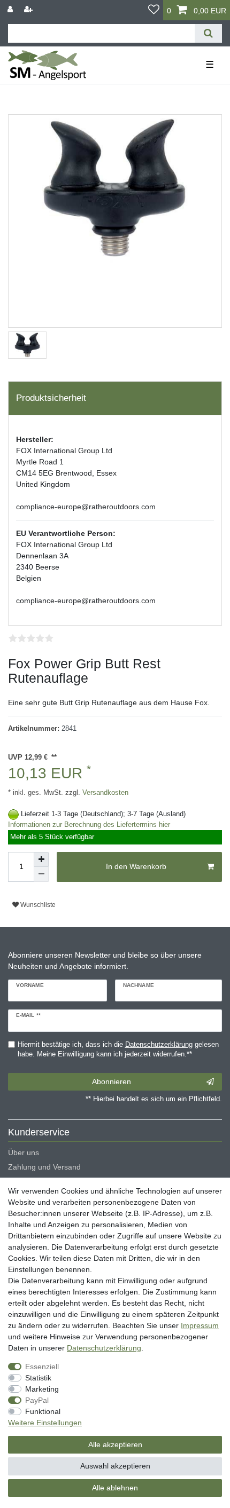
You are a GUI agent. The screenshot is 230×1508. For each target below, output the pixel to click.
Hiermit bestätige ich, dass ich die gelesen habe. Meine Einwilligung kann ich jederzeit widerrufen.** (118, 1050)
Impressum (200, 1325)
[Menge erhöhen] (41, 859)
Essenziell (42, 1366)
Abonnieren (111, 1081)
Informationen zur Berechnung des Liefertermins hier (89, 824)
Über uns (23, 1152)
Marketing (42, 1389)
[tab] (115, 398)
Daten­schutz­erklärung (104, 1348)
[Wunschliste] (153, 10)
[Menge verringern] (41, 874)
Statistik (38, 1377)
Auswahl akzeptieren (115, 1466)
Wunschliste (37, 905)
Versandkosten (104, 792)
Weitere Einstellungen (45, 1422)
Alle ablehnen (115, 1487)
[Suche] (208, 33)
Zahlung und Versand (44, 1167)
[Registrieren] (29, 9)
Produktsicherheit (51, 398)
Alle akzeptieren (115, 1444)
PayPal (37, 1400)
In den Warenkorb (136, 866)
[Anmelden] (11, 9)
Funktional (42, 1411)
